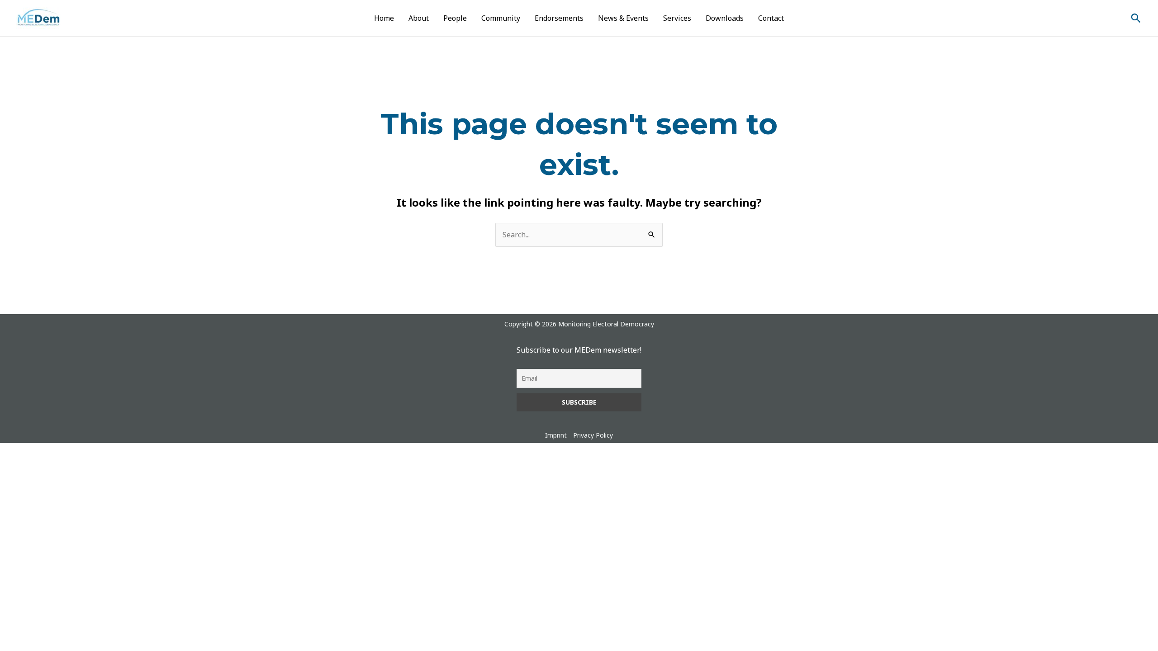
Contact (771, 18)
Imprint (556, 435)
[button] (1136, 18)
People (455, 18)
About (418, 18)
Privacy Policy (593, 435)
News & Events (623, 18)
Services (677, 18)
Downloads (725, 18)
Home (384, 18)
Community (500, 18)
